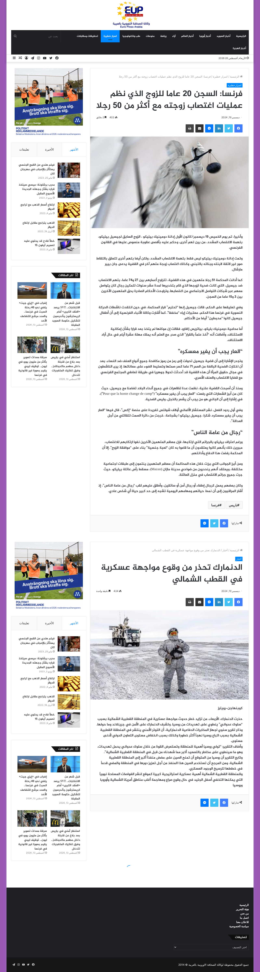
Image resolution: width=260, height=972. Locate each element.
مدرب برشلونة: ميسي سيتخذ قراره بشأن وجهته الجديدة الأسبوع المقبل (37, 189)
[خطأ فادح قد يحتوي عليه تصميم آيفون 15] (69, 246)
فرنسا (215, 505)
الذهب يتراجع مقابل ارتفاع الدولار (39, 225)
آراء (174, 36)
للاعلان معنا (242, 922)
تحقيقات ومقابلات (87, 36)
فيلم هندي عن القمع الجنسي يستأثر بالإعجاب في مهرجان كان (37, 169)
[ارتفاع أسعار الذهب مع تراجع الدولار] (69, 210)
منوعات (150, 36)
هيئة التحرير (242, 909)
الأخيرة (49, 149)
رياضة (163, 36)
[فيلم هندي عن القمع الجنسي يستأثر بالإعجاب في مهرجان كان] (69, 170)
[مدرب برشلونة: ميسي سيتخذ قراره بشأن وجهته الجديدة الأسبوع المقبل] (69, 190)
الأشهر (74, 149)
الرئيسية (241, 36)
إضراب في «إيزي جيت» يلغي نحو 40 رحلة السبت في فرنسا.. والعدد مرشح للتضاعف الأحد (33, 312)
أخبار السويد (223, 36)
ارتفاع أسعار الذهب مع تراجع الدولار (38, 207)
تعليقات (24, 149)
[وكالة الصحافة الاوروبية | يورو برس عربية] (130, 15)
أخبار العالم (187, 36)
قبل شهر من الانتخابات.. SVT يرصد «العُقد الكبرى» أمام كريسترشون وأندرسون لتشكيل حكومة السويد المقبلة (66, 314)
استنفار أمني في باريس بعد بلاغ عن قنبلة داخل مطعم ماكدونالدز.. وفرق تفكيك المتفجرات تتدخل (65, 366)
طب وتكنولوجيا (131, 36)
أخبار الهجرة (239, 48)
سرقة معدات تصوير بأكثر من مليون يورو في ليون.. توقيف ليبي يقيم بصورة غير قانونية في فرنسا (32, 366)
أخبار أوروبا (205, 36)
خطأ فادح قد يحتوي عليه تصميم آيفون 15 (39, 243)
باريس (233, 505)
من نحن (244, 913)
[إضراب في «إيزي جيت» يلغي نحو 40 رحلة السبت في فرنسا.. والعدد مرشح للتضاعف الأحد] (32, 290)
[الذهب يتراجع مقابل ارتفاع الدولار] (69, 228)
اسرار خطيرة (110, 36)
